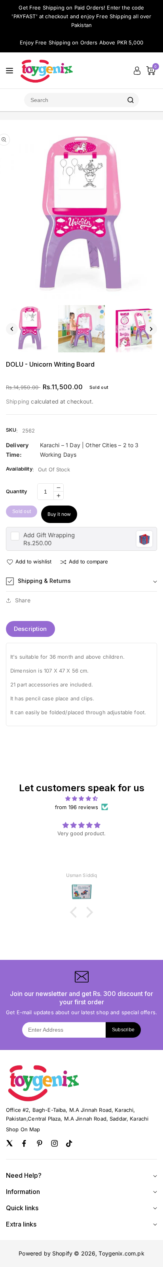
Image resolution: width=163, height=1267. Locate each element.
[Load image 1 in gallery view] (29, 328)
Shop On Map (23, 1129)
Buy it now (59, 514)
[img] (81, 798)
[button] (81, 581)
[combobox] (73, 100)
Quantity (16, 491)
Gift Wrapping (49, 535)
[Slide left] (12, 329)
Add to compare (88, 561)
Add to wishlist (33, 561)
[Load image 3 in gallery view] (133, 328)
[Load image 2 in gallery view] (81, 328)
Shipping (17, 401)
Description (30, 629)
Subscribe (123, 1029)
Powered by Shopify (45, 1253)
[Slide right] (151, 329)
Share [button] (22, 600)
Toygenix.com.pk (121, 1253)
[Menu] (9, 70)
